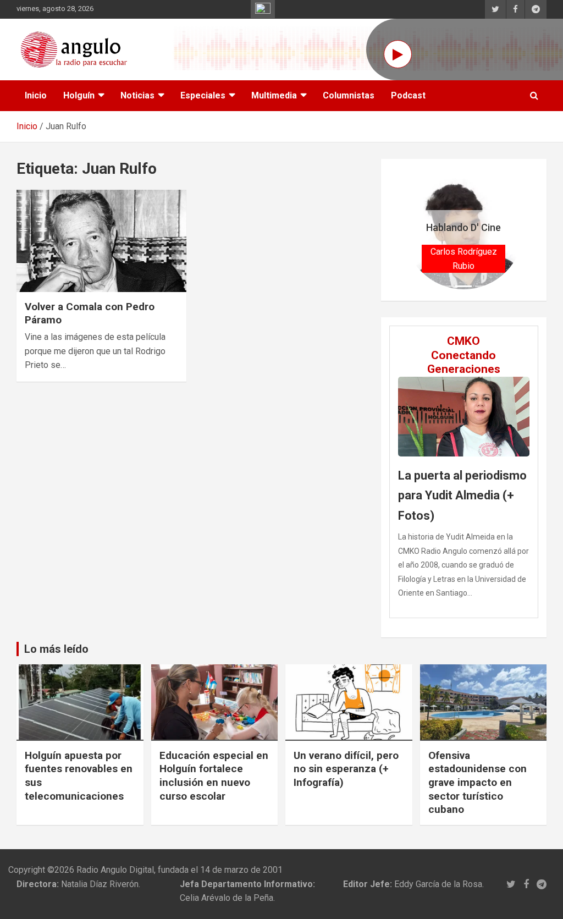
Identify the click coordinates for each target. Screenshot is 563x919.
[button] (413, 230)
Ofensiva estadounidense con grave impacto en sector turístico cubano (477, 782)
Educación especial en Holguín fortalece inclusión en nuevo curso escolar (213, 775)
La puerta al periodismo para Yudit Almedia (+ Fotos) (462, 495)
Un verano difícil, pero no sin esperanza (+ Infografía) (346, 769)
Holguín (79, 95)
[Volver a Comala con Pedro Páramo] (101, 240)
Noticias (137, 95)
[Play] (398, 54)
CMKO (463, 341)
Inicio (36, 95)
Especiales (202, 95)
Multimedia (274, 95)
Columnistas (348, 95)
